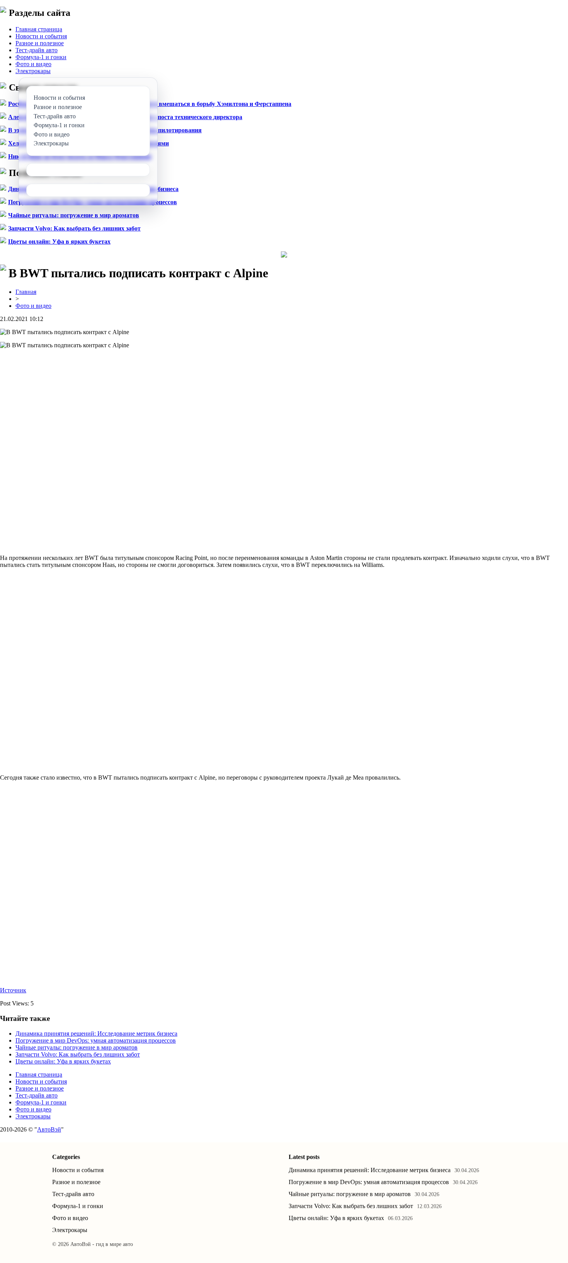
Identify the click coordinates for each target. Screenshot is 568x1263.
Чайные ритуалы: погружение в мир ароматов (73, 215)
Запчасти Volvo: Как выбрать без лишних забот (74, 228)
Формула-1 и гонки (40, 57)
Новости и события (41, 36)
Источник (13, 990)
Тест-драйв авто (36, 50)
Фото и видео (33, 64)
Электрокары (33, 71)
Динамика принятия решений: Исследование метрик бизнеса (96, 1033)
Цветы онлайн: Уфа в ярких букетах (59, 241)
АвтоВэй (49, 1129)
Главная (25, 291)
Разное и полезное (39, 43)
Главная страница (38, 29)
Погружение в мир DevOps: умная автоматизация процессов (95, 1040)
